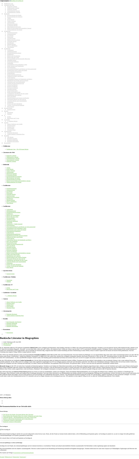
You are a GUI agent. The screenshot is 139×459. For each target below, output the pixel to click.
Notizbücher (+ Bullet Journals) (14, 224)
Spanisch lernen (11, 109)
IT (4, 115)
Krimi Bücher (9, 169)
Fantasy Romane (10, 170)
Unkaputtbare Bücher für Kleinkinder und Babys (18, 240)
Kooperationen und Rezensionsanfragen (23, 452)
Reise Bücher (9, 267)
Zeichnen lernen (10, 196)
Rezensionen (7, 143)
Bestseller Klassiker (11, 325)
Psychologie (9, 191)
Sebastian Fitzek (10, 307)
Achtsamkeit (9, 209)
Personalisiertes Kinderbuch (13, 231)
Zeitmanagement (10, 190)
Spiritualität (9, 222)
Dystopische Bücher (11, 175)
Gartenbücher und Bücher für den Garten (16, 260)
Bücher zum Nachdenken (12, 215)
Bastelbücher (9, 198)
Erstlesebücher (10, 232)
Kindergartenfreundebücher (13, 234)
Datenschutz (16, 457)
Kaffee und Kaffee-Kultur (13, 254)
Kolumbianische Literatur (13, 12)
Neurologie (9, 280)
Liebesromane (10, 172)
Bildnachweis (8, 457)
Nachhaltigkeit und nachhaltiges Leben (16, 228)
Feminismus (9, 263)
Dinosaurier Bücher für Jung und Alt (15, 258)
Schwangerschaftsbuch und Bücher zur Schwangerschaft (20, 227)
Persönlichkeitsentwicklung (13, 212)
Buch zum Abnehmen (12, 241)
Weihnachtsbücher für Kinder (14, 29)
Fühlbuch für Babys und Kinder (14, 237)
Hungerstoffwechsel (11, 243)
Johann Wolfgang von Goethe (14, 302)
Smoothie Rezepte (11, 247)
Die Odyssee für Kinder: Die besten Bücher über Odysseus (18, 414)
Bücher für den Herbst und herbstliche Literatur (18, 181)
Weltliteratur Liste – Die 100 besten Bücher (17, 149)
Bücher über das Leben (12, 216)
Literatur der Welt (7, 343)
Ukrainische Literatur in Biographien (12, 420)
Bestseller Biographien (13, 141)
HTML (8, 288)
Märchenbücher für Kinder (13, 178)
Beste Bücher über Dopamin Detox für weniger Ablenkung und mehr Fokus (22, 416)
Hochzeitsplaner (10, 225)
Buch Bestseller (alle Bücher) (13, 322)
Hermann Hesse (10, 303)
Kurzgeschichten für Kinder (13, 179)
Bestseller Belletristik (11, 323)
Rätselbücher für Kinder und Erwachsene (16, 235)
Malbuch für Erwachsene (12, 197)
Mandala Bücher (10, 200)
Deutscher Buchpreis (11, 314)
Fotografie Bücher (11, 194)
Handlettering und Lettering (13, 256)
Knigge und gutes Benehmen (13, 264)
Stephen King (9, 305)
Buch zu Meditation (11, 201)
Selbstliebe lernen (10, 219)
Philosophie (9, 193)
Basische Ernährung (11, 248)
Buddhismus (9, 214)
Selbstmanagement (11, 211)
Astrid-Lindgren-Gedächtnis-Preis (15, 134)
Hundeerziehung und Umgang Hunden (16, 257)
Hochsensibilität (10, 218)
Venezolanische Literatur (12, 160)
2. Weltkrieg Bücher (12, 121)
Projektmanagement (11, 188)
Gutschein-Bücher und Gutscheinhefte (17, 101)
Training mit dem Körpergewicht (14, 244)
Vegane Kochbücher (11, 251)
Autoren (6, 122)
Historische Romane (11, 173)
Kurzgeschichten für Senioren (14, 16)
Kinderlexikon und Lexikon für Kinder (16, 229)
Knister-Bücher (10, 238)
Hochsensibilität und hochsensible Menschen (18, 58)
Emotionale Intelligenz (12, 221)
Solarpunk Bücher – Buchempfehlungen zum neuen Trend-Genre (19, 417)
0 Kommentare (7, 345)
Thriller (8, 167)
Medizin (6, 111)
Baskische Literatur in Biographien (12, 421)
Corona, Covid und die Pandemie (15, 105)
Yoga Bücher (9, 203)
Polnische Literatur (11, 161)
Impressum (22, 457)
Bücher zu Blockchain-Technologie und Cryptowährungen (18, 419)
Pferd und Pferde (10, 245)
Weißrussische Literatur (12, 157)
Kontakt (2, 457)
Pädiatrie (9, 114)
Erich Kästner (9, 306)
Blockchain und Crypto (13, 118)
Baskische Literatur (11, 155)
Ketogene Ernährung (11, 250)
